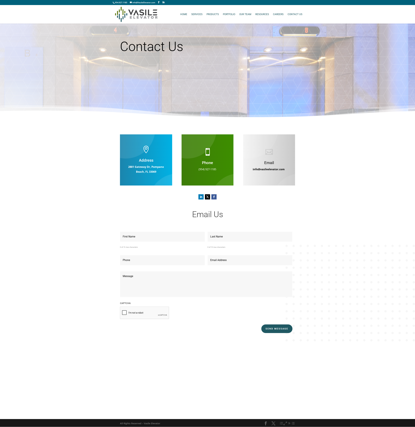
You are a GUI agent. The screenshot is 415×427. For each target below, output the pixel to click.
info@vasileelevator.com (269, 169)
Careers (278, 14)
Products (213, 14)
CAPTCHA (125, 303)
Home (183, 14)
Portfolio (229, 14)
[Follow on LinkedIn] (201, 196)
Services (196, 14)
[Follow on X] (207, 196)
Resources (262, 14)
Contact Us (295, 14)
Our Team (245, 14)
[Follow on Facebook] (214, 196)
